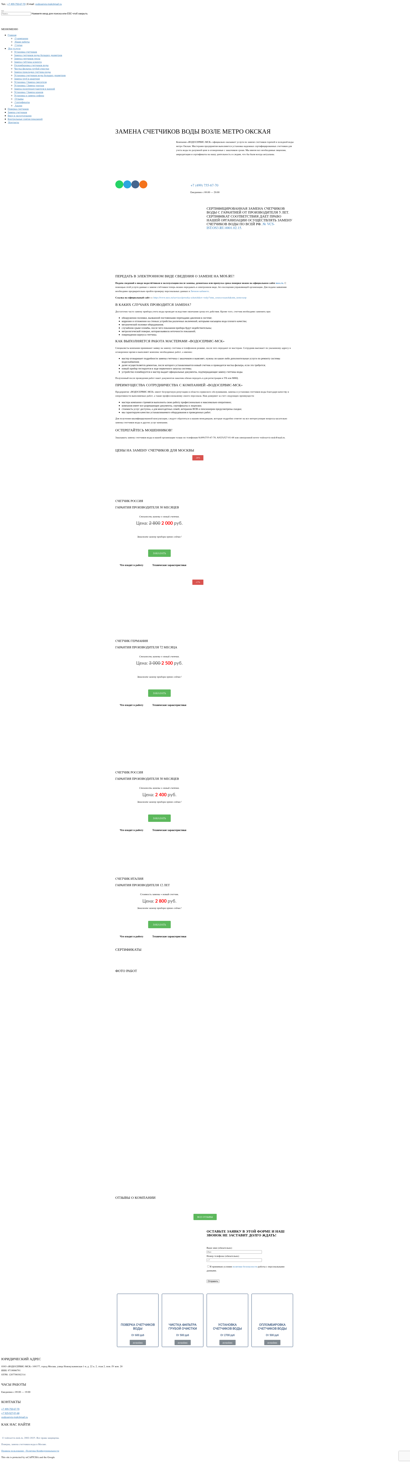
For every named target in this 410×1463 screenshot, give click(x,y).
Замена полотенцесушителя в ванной (34, 88)
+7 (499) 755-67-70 (204, 185)
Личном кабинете (199, 291)
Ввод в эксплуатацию (20, 115)
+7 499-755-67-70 (16, 4)
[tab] (131, 565)
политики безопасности (245, 1266)
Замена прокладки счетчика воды (32, 72)
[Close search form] (2, 10)
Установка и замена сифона (29, 95)
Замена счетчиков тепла (27, 58)
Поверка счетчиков (18, 109)
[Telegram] (127, 184)
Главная (12, 35)
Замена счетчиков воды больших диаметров (38, 55)
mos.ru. (280, 283)
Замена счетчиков (17, 112)
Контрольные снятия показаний (25, 119)
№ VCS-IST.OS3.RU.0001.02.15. (241, 225)
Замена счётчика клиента (28, 61)
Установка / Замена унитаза (29, 85)
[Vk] (135, 184)
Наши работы (22, 41)
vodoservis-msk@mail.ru (48, 4)
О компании (21, 38)
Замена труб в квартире (27, 78)
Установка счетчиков (25, 51)
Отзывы (19, 98)
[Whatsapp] (119, 184)
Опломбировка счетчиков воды (31, 65)
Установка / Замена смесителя (30, 82)
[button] (9, 29)
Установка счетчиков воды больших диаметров (40, 75)
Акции (18, 105)
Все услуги (14, 48)
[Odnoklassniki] (143, 184)
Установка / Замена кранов (28, 92)
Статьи (18, 45)
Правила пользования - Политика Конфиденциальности (30, 1450)
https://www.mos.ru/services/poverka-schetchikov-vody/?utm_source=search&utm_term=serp (199, 297)
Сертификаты (22, 102)
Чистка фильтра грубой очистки (31, 68)
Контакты (13, 122)
